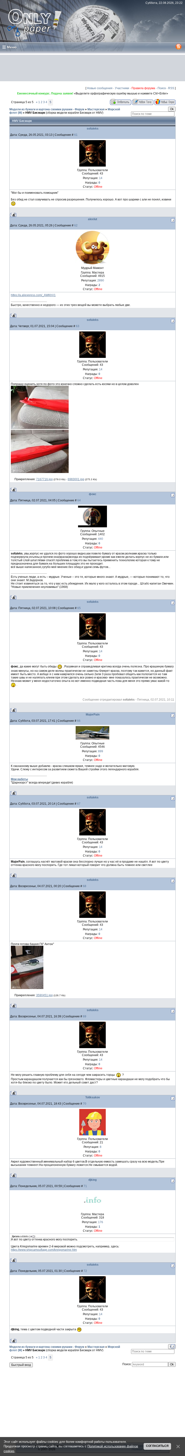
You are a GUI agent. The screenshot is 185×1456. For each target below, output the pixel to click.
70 (84, 1103)
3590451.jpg (44, 995)
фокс (92, 494)
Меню (12, 47)
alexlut (92, 219)
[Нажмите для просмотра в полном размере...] (40, 428)
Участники (122, 88)
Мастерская (96, 109)
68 (84, 886)
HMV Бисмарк (35, 112)
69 (84, 1016)
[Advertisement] (92, 68)
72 (85, 1271)
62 (76, 225)
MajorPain (92, 714)
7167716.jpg (44, 479)
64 (79, 500)
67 (78, 803)
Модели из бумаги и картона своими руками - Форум (46, 109)
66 (78, 720)
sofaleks (93, 128)
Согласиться (157, 1446)
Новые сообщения (99, 88)
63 (77, 326)
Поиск (162, 88)
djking (92, 1180)
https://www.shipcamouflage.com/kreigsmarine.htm (44, 1249)
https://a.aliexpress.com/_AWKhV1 (33, 295)
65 (79, 608)
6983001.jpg (76, 479)
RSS (171, 88)
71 (85, 1186)
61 (76, 135)
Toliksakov (92, 1097)
